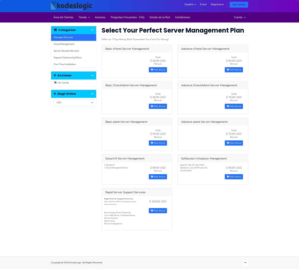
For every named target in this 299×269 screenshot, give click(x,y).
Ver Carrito (238, 4)
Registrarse (217, 4)
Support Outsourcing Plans (68, 57)
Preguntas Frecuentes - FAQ (127, 17)
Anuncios (100, 17)
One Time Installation (65, 64)
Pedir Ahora (159, 69)
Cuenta (239, 17)
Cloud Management (64, 44)
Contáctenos (182, 17)
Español (189, 4)
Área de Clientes (63, 17)
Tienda (83, 17)
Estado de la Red (160, 17)
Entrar (203, 4)
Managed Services (63, 37)
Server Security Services (66, 50)
